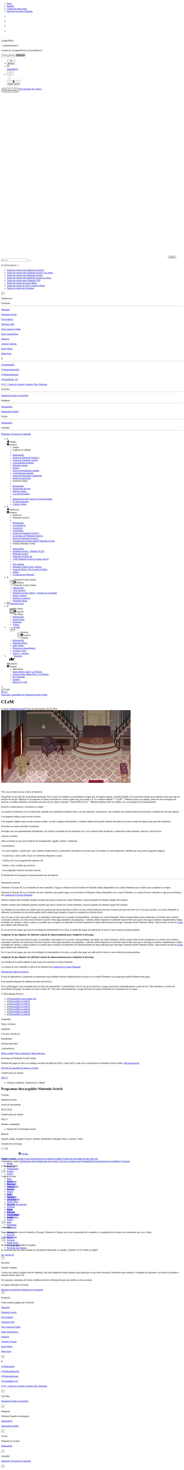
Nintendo (5, 309)
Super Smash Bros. (10, 334)
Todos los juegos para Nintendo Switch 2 (25, 270)
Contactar (125, 1161)
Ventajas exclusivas (21, 598)
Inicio (9, 3)
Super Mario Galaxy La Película (27, 671)
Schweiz (11, 1235)
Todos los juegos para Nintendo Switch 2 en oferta (30, 272)
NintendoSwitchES (10, 411)
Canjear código (19, 504)
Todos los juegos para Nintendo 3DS (23, 280)
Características (19, 525)
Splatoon (5, 339)
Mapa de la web (20, 682)
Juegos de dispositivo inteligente (27, 475)
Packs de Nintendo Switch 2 (25, 538)
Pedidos (10, 6)
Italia (9, 1179)
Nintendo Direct (20, 643)
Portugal (11, 1204)
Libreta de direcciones (17, 8)
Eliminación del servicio (47, 1161)
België (10, 1163)
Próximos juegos (20, 465)
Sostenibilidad (87, 1161)
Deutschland (12, 1169)
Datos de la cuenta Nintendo (20, 11)
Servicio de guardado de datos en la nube (19, 1068)
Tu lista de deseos (21, 501)
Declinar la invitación (11, 1290)
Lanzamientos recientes (23, 463)
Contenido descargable (23, 473)
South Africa (12, 1202)
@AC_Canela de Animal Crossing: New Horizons (24, 384)
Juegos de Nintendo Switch (25, 460)
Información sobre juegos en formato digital (32, 499)
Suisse (10, 1209)
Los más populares (21, 494)
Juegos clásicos (19, 595)
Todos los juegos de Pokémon (20, 288)
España (10, 1171)
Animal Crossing (9, 344)
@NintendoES (8, 365)
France (10, 1174)
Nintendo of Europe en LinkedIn (16, 434)
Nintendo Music (20, 600)
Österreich (11, 1227)
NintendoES (6, 407)
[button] (95, 441)
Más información (131, 1063)
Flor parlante (18, 564)
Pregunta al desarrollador (24, 648)
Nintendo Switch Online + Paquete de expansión (35, 593)
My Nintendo (19, 677)
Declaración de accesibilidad (108, 1161)
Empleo (16, 679)
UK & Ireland (13, 1214)
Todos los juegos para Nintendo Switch (25, 275)
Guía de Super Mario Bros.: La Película (31, 674)
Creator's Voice (19, 651)
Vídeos (16, 624)
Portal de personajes (22, 478)
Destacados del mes (21, 488)
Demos (16, 468)
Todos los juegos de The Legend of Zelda (26, 285)
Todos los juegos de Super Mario (22, 283)
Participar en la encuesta (32, 1290)
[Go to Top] (92, 687)
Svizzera (11, 1240)
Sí (13, 1255)
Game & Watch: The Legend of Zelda (30, 569)
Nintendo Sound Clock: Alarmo (27, 567)
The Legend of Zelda (10, 329)
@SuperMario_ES (9, 379)
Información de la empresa (43, 1158)
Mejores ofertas (20, 491)
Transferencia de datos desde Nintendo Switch (34, 541)
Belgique (11, 1184)
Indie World (18, 645)
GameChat (17, 528)
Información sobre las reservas (15, 972)
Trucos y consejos (21, 653)
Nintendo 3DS (7, 324)
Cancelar (5, 1237)
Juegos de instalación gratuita (26, 470)
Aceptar (13, 1237)
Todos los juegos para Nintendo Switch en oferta (29, 278)
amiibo (16, 572)
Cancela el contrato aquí (70, 1161)
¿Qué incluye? (19, 590)
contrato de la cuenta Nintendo (18, 895)
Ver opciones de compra (30, 89)
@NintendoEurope (9, 374)
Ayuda (27, 1158)
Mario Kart (6, 353)
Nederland (11, 1225)
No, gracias (6, 1255)
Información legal (28, 1161)
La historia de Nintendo (23, 574)
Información (18, 455)
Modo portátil (7, 1053)
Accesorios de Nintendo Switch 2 (28, 536)
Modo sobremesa (22, 1053)
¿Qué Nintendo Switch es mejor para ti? (31, 559)
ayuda (180, 922)
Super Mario (7, 348)
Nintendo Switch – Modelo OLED (28, 551)
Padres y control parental (12, 1158)
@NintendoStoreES (10, 369)
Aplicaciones (18, 619)
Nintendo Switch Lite (22, 556)
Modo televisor (38, 1053)
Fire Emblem (7, 319)
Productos (17, 622)
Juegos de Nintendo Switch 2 (26, 457)
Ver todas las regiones (17, 1204)
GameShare (18, 530)
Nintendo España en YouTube (14, 395)
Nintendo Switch (9, 314)
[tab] (92, 1153)
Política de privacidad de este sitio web (80, 1158)
